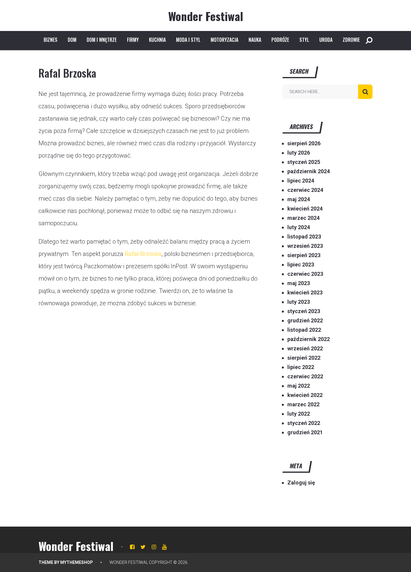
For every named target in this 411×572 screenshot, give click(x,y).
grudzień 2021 (305, 432)
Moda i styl (188, 39)
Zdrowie (351, 39)
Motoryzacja (224, 39)
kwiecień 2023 (305, 292)
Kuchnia (157, 39)
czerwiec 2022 (305, 376)
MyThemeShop (76, 562)
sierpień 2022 (303, 358)
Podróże (280, 39)
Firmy (133, 39)
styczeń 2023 (303, 311)
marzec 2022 (303, 404)
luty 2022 (298, 414)
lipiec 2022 (300, 367)
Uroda (325, 39)
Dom (72, 39)
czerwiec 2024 (305, 190)
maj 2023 (298, 283)
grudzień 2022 (305, 320)
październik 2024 (308, 171)
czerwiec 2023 (305, 274)
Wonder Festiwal (205, 16)
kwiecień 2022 (305, 395)
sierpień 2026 (303, 143)
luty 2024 (298, 227)
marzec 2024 (303, 218)
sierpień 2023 (303, 255)
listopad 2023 (304, 236)
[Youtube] (164, 547)
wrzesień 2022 (305, 348)
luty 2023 (298, 302)
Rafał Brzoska (143, 253)
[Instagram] (154, 547)
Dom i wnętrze (102, 39)
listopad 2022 (304, 330)
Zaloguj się (301, 482)
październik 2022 (308, 339)
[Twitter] (143, 547)
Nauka (255, 39)
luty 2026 (298, 152)
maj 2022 (298, 386)
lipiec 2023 (300, 264)
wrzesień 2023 (305, 246)
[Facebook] (132, 547)
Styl (304, 39)
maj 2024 (298, 199)
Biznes (50, 39)
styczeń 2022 (303, 423)
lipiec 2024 (300, 180)
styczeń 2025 (303, 162)
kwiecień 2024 (305, 208)
